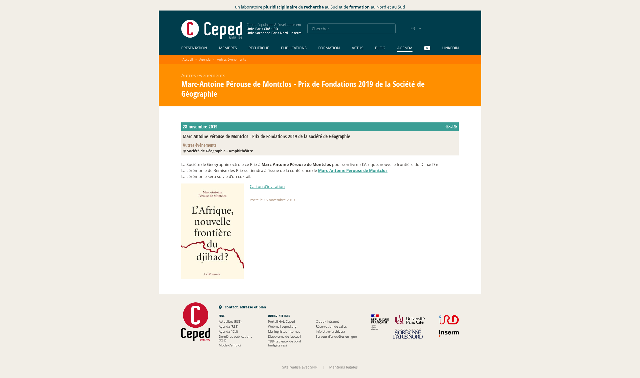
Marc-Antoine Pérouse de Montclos (353, 170)
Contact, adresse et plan (245, 307)
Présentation (194, 47)
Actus (357, 47)
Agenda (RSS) (228, 326)
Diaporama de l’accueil (284, 336)
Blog (380, 47)
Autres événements (231, 59)
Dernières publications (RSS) (235, 338)
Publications (293, 47)
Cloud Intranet (327, 321)
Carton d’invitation (267, 186)
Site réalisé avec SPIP (299, 367)
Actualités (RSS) (230, 321)
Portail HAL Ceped (281, 321)
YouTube (427, 48)
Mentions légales (343, 367)
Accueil (187, 59)
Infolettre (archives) (330, 331)
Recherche (258, 47)
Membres (228, 47)
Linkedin (450, 47)
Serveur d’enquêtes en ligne (336, 336)
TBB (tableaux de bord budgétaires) (284, 343)
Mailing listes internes (284, 331)
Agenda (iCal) (228, 331)
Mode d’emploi (230, 345)
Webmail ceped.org (282, 326)
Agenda (404, 47)
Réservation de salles (331, 326)
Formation (329, 47)
